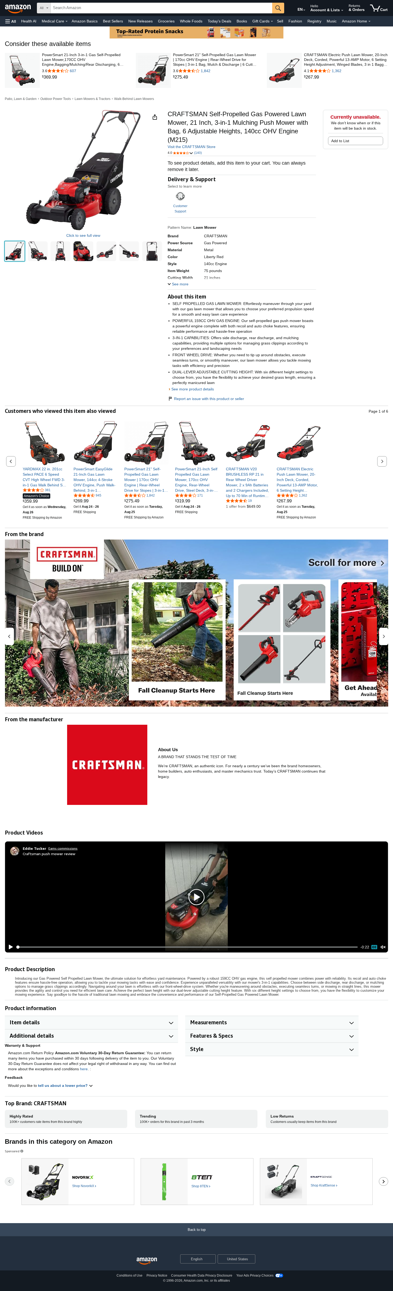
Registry (314, 21)
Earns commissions (63, 848)
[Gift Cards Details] (272, 21)
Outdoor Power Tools (55, 99)
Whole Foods (191, 21)
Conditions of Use (129, 1275)
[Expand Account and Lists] (342, 10)
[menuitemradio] (374, 947)
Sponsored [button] (12, 1151)
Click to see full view (83, 235)
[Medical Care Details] (67, 21)
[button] (10, 21)
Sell (280, 21)
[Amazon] (18, 8)
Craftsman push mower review (49, 853)
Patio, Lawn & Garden (21, 99)
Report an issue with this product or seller (209, 399)
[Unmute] (383, 947)
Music (332, 21)
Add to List (340, 141)
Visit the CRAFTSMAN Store (191, 147)
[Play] (9, 947)
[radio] (15, 251)
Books (242, 21)
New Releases (140, 21)
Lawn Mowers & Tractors (92, 99)
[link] (84, 77)
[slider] (187, 947)
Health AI (28, 21)
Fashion (295, 21)
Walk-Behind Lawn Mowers (134, 99)
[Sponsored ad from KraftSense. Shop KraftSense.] (316, 1181)
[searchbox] (161, 8)
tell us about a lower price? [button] (63, 1085)
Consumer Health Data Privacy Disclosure (201, 1275)
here (84, 1069)
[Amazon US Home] (147, 1261)
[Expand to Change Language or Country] (304, 10)
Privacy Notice (157, 1275)
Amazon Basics (85, 21)
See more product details (192, 389)
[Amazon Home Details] (369, 21)
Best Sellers (113, 21)
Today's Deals (219, 21)
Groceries (166, 21)
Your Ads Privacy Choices (254, 1275)
